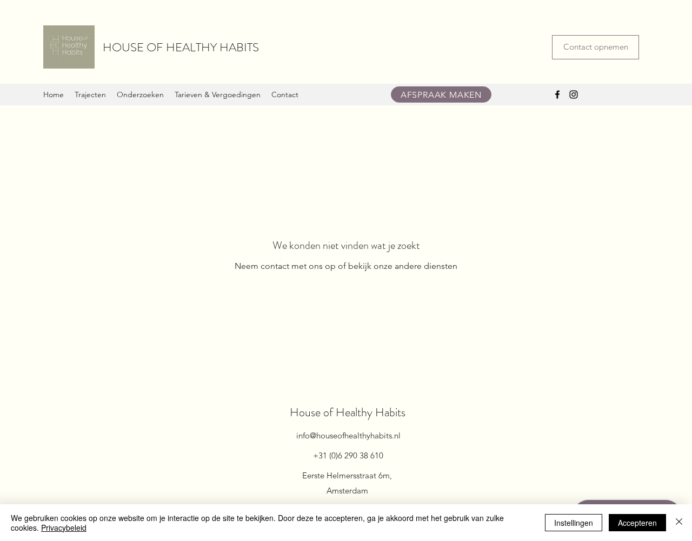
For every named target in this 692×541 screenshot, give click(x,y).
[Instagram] (573, 94)
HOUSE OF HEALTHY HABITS (181, 47)
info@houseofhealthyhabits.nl (348, 435)
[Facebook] (557, 94)
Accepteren (637, 522)
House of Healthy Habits (347, 412)
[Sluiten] (679, 522)
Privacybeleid (63, 527)
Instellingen (573, 522)
